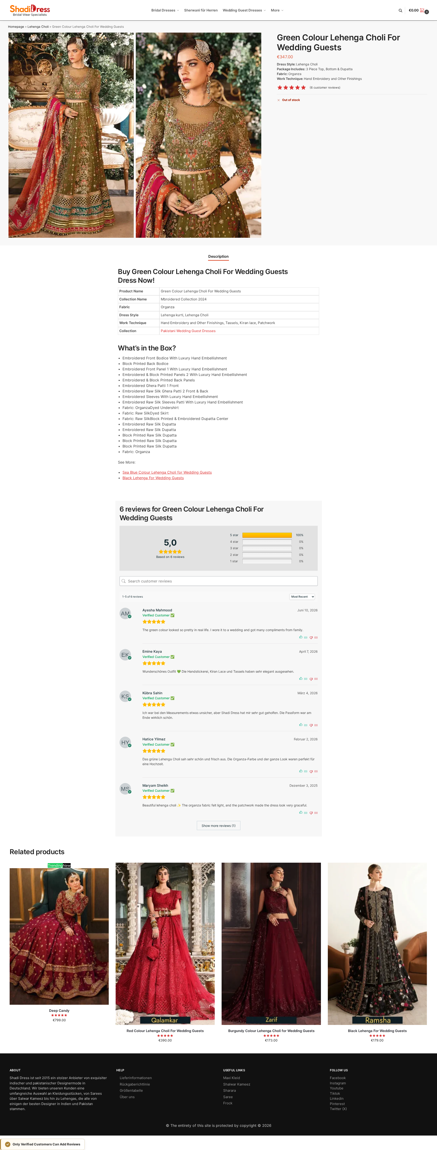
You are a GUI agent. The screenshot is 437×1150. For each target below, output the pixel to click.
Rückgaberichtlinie (135, 1084)
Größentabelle (131, 1090)
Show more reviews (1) (219, 826)
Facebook (338, 1078)
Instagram (338, 1083)
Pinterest (337, 1104)
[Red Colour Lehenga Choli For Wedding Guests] (165, 944)
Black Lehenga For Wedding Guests (377, 1031)
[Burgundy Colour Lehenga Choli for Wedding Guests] (271, 944)
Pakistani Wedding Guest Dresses (188, 331)
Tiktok (335, 1093)
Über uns (127, 1097)
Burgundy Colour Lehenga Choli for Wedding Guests (271, 1031)
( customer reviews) (325, 87)
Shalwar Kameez (236, 1084)
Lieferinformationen (136, 1078)
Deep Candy (59, 1010)
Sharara (229, 1090)
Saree (228, 1097)
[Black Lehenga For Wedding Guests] (377, 944)
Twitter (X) (338, 1109)
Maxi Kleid (231, 1078)
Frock (227, 1103)
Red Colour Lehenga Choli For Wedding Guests (165, 1031)
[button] (419, 10)
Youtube (336, 1088)
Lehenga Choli (38, 26)
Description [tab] (218, 256)
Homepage (16, 26)
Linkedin (337, 1098)
